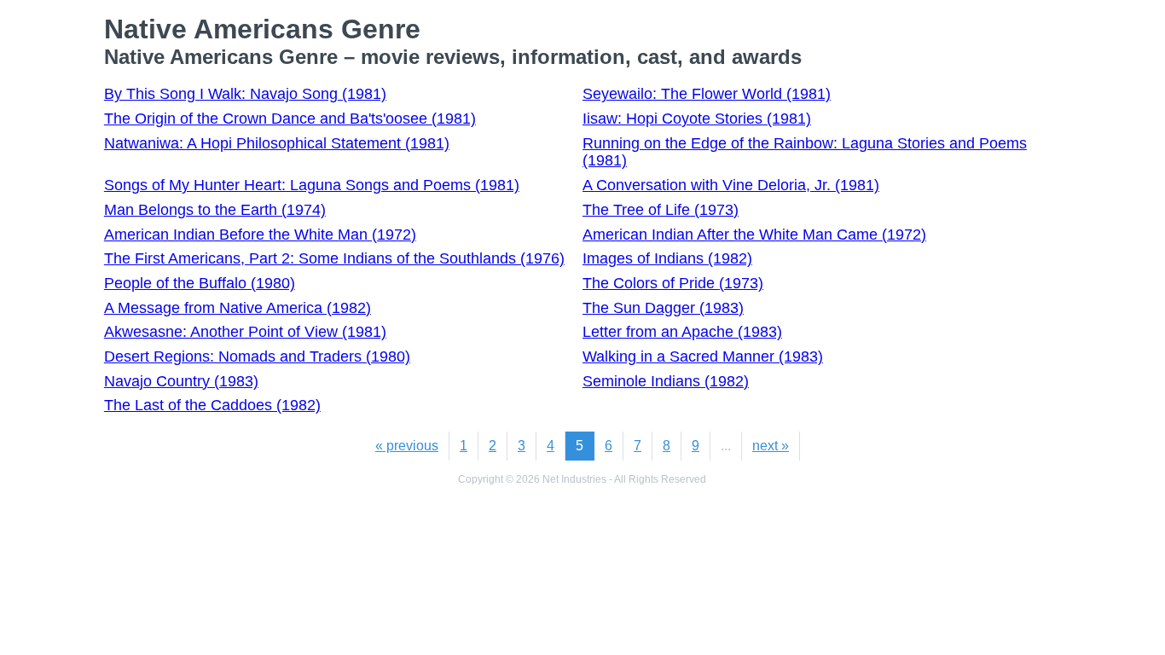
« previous (406, 445)
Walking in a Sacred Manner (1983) (702, 356)
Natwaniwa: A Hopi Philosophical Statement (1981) (276, 143)
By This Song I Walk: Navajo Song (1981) (245, 93)
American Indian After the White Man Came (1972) (754, 234)
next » (770, 445)
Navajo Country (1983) (181, 381)
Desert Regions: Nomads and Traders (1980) (257, 356)
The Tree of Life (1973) (660, 209)
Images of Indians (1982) (667, 258)
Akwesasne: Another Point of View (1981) (245, 331)
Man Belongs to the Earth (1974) (215, 209)
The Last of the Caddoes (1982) (212, 405)
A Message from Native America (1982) (237, 307)
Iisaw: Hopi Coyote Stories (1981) (696, 118)
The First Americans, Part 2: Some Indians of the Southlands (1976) (334, 258)
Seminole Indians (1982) (665, 381)
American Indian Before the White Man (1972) (260, 234)
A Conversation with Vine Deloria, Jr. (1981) (730, 185)
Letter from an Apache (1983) (682, 331)
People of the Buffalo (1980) (199, 283)
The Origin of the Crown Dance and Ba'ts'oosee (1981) (290, 118)
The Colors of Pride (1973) (672, 283)
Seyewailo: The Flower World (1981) (706, 93)
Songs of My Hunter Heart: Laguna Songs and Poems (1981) (311, 185)
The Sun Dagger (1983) (663, 307)
